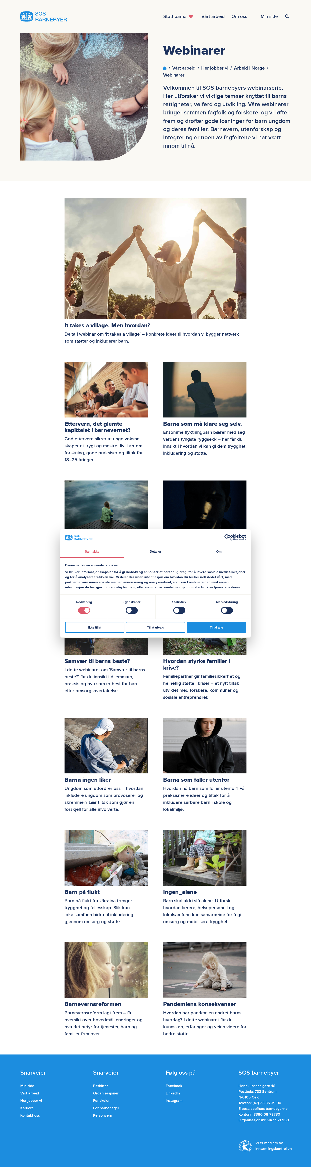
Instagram (174, 1100)
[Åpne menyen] (288, 16)
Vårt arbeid (183, 68)
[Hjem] (165, 68)
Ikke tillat (94, 627)
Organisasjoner (105, 1093)
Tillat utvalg (155, 627)
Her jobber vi (214, 68)
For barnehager (106, 1108)
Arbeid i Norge (249, 68)
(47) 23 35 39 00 (267, 1103)
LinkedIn (173, 1093)
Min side (27, 1086)
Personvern (102, 1115)
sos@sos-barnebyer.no (269, 1109)
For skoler (101, 1100)
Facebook (174, 1086)
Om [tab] (219, 551)
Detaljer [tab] (155, 551)
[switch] (132, 610)
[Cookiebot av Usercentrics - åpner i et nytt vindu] (227, 537)
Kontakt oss (30, 1115)
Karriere (27, 1108)
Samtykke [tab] (92, 551)
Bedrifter (100, 1086)
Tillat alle (216, 627)
